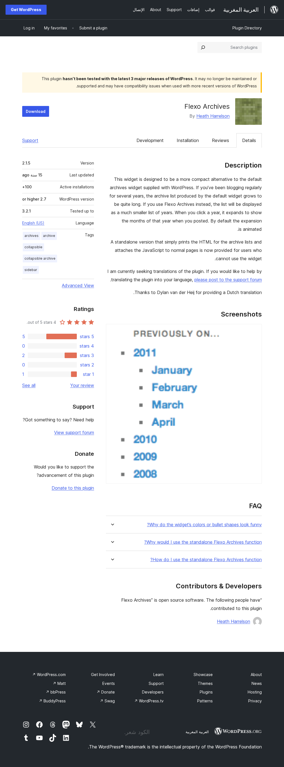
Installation (188, 140)
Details (249, 140)
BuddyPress (52, 700)
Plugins (206, 692)
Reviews (220, 140)
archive (49, 236)
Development (150, 140)
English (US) (33, 223)
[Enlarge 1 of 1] (254, 331)
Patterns (205, 700)
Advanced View (78, 285)
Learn (158, 674)
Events (108, 683)
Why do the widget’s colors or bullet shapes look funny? (204, 524)
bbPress (56, 692)
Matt (59, 683)
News (257, 683)
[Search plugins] (203, 47)
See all (29, 385)
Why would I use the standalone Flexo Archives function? (203, 542)
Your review (82, 385)
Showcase (203, 674)
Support (30, 140)
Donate (106, 692)
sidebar (30, 270)
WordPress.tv (149, 700)
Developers (153, 692)
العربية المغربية (197, 732)
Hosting (255, 692)
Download (35, 111)
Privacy (255, 700)
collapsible (33, 247)
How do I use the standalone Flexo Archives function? (206, 559)
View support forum (74, 432)
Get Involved (103, 674)
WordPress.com (49, 674)
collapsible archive (39, 258)
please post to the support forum (228, 279)
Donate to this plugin (73, 488)
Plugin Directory (247, 28)
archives (31, 236)
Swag (107, 700)
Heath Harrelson (213, 116)
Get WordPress (26, 9)
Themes (205, 683)
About (256, 674)
